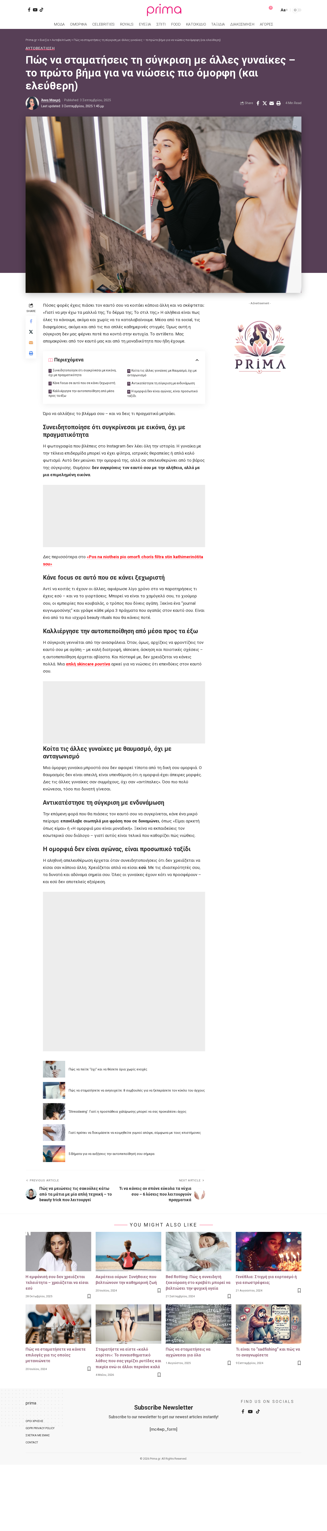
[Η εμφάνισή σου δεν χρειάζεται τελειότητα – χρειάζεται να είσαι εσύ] (58, 1251)
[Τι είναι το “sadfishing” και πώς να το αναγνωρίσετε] (268, 1324)
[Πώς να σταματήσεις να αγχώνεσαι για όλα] (198, 1324)
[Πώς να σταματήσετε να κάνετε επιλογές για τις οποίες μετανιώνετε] (58, 1324)
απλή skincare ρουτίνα (88, 664)
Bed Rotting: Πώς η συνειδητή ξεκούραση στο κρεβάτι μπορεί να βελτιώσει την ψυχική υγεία (198, 1282)
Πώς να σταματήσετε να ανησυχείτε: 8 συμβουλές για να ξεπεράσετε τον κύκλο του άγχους (137, 1090)
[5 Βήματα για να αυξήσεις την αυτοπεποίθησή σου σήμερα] (54, 1153)
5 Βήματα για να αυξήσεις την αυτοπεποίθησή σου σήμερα (111, 1154)
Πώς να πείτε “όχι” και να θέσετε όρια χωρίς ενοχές (108, 1069)
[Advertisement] (124, 516)
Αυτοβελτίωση (40, 48)
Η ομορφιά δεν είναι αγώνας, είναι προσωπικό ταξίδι (162, 393)
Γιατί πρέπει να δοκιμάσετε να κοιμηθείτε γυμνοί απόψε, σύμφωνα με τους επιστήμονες (135, 1133)
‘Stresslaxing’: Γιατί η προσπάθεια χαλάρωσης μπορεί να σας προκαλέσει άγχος (127, 1112)
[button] (275, 10)
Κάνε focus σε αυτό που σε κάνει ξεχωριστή (84, 383)
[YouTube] (35, 10)
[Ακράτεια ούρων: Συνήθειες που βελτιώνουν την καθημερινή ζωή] (128, 1251)
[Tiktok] (41, 10)
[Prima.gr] (163, 10)
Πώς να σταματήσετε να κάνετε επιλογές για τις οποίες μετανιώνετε (56, 1355)
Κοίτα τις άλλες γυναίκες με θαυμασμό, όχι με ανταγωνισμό (162, 373)
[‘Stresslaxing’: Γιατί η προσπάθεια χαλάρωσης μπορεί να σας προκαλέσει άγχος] (54, 1111)
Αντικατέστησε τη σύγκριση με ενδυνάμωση (163, 383)
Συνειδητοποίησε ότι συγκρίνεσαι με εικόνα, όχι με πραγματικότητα (82, 373)
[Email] (271, 103)
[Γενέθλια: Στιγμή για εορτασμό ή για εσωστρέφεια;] (268, 1251)
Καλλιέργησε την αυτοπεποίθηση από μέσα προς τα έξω (81, 393)
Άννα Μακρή (50, 100)
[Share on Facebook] (258, 103)
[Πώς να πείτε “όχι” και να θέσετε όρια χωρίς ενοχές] (54, 1069)
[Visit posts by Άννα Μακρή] (32, 103)
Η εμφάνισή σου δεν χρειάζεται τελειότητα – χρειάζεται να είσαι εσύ (57, 1282)
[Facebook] (29, 10)
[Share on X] (265, 103)
